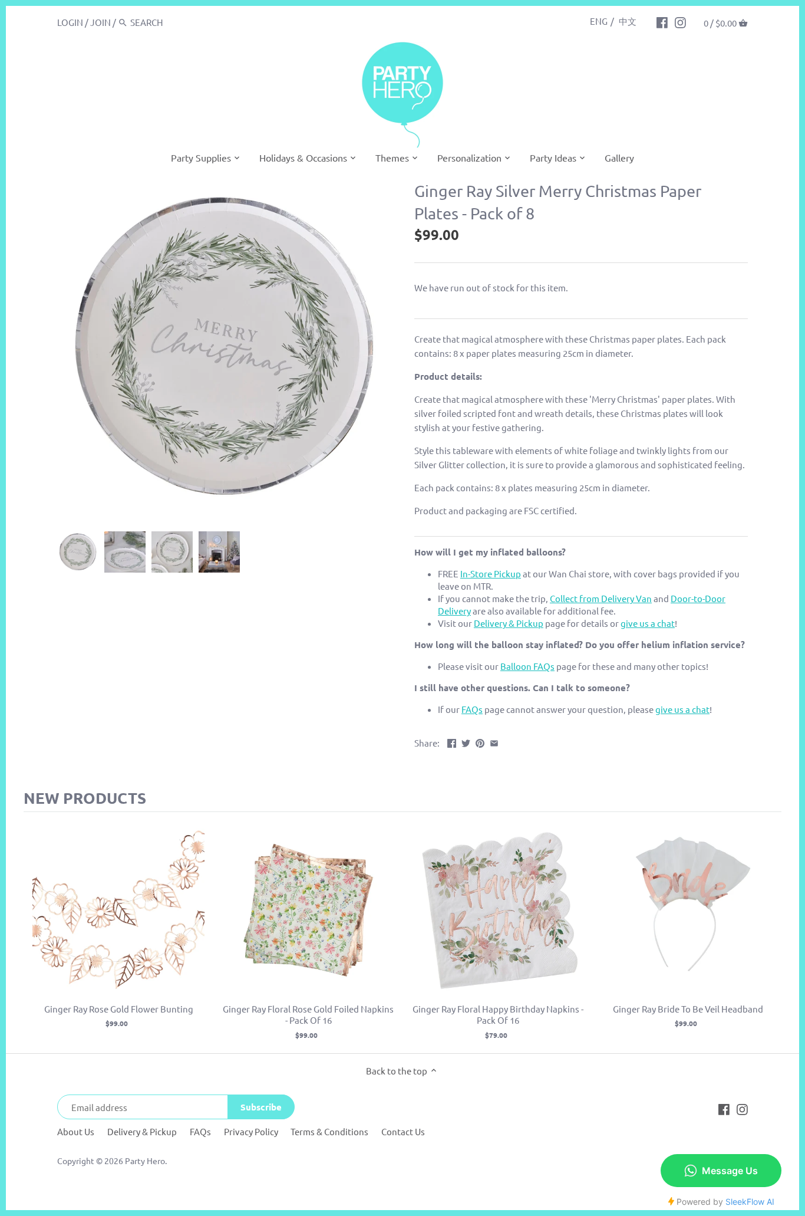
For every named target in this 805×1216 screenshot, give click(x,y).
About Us (75, 1131)
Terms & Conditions (329, 1131)
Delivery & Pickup (142, 1131)
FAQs (200, 1131)
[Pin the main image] (480, 741)
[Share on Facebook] (451, 741)
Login (70, 22)
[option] (77, 552)
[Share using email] (494, 741)
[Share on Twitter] (465, 741)
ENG (599, 21)
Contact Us (403, 1131)
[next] (769, 933)
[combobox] (180, 22)
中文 (627, 21)
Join (100, 22)
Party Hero (145, 1160)
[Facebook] (662, 22)
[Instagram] (680, 22)
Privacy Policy (251, 1131)
